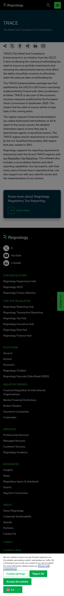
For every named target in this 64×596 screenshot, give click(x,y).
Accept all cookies (17, 581)
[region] (32, 574)
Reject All (38, 573)
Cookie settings (15, 573)
